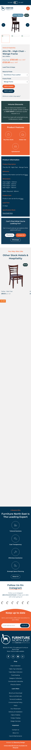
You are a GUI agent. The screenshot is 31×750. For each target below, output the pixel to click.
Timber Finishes (15, 718)
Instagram (15, 588)
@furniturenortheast (9, 595)
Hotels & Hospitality (9, 48)
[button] (3, 25)
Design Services (15, 721)
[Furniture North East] (7, 8)
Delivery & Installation (15, 712)
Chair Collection (15, 666)
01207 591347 (10, 111)
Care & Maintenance (15, 736)
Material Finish (7, 71)
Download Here (8, 213)
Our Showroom (16, 708)
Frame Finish (7, 78)
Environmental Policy (15, 702)
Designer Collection (15, 678)
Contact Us (20, 235)
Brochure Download (15, 693)
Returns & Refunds (15, 696)
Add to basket (8, 86)
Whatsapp (15, 240)
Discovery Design (19, 742)
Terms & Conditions (15, 699)
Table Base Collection (15, 672)
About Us (15, 576)
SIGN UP (24, 625)
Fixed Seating (15, 675)
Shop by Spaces (15, 684)
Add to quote (8, 91)
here (26, 174)
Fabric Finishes (15, 715)
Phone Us (10, 235)
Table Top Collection (15, 669)
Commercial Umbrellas (15, 681)
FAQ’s (15, 705)
